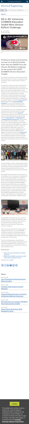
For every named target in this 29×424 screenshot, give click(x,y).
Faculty (3, 14)
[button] (2, 1)
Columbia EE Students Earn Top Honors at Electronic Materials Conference (14, 295)
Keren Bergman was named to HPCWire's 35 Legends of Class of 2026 (14, 303)
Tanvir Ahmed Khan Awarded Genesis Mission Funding (13, 280)
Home (2, 10)
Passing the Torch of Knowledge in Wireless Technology (14, 253)
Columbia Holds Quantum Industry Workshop (12, 288)
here (11, 260)
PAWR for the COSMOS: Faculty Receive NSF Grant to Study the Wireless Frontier (15, 257)
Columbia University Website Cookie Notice (13, 421)
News (7, 10)
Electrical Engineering (12, 5)
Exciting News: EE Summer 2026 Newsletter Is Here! (11, 310)
